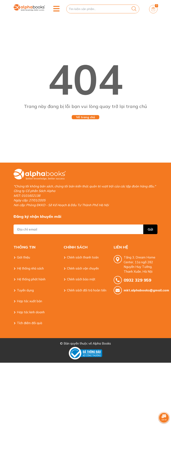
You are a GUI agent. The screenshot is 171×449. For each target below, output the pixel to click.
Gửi (150, 229)
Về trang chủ (85, 117)
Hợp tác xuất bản (29, 301)
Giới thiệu (23, 257)
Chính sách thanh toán (83, 257)
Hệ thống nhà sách (30, 268)
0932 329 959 (137, 280)
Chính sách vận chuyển (83, 268)
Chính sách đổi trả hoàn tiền (86, 290)
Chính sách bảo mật (81, 279)
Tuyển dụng (25, 290)
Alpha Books (102, 343)
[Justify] (134, 9)
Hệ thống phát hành (31, 279)
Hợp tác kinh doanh (31, 312)
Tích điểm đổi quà (29, 323)
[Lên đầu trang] (164, 429)
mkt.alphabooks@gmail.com (140, 290)
